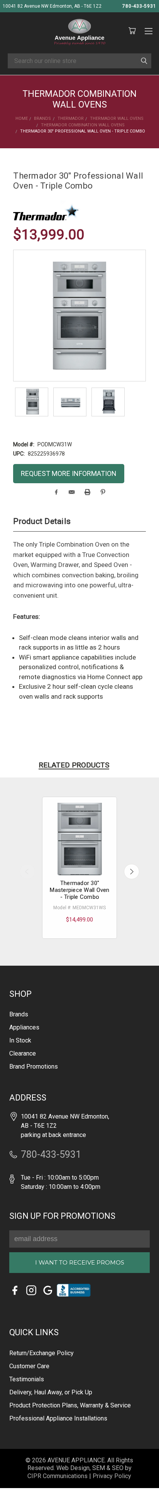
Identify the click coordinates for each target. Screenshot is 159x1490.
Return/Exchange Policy (41, 1353)
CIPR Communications (57, 1476)
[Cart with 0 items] (132, 31)
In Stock (20, 1040)
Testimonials (26, 1379)
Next (131, 871)
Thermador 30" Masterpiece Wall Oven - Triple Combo (79, 890)
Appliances (24, 1027)
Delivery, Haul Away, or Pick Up (50, 1392)
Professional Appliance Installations (58, 1418)
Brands (18, 1014)
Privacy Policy (112, 1476)
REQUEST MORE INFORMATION (69, 473)
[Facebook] (56, 492)
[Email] (71, 492)
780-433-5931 (139, 6)
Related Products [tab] (74, 765)
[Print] (87, 492)
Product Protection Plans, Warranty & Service (70, 1405)
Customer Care (29, 1366)
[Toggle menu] (148, 30)
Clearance (22, 1053)
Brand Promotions (33, 1066)
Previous (27, 871)
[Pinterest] (103, 492)
